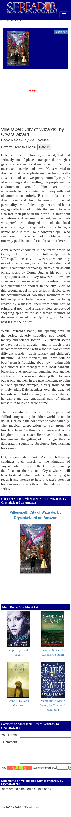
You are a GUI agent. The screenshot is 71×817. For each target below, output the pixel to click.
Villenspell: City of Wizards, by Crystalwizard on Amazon (35, 514)
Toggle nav (61, 31)
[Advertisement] (40, 101)
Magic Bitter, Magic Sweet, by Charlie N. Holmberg (52, 705)
